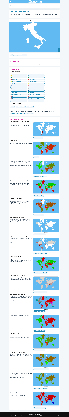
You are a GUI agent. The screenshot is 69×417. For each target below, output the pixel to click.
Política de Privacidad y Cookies (34, 414)
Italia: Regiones (14, 92)
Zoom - (19, 55)
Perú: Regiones (32, 96)
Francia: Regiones (15, 90)
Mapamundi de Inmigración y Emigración (40, 272)
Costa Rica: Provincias (33, 81)
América (21, 107)
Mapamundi (13, 107)
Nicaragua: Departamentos (16, 94)
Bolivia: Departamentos (16, 77)
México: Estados (32, 92)
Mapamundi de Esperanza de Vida (39, 349)
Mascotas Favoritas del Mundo (39, 195)
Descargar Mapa (24, 55)
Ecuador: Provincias (33, 83)
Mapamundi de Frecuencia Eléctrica (39, 330)
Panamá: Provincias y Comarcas (35, 94)
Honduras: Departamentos (34, 90)
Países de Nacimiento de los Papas (39, 234)
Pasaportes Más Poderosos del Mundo (40, 176)
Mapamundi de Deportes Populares (39, 311)
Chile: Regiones (32, 79)
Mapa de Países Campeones (38, 137)
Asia (24, 107)
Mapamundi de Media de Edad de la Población (41, 369)
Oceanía (32, 107)
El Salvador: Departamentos (16, 85)
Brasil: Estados (32, 77)
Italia (11, 55)
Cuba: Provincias (15, 83)
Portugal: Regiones (15, 98)
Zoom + (15, 55)
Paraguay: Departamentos (16, 96)
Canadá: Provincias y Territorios (17, 79)
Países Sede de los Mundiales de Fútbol (40, 253)
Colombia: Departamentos (16, 81)
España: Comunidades (33, 85)
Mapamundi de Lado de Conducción (39, 407)
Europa (28, 107)
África (17, 107)
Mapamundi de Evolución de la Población (40, 388)
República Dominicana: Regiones (35, 98)
